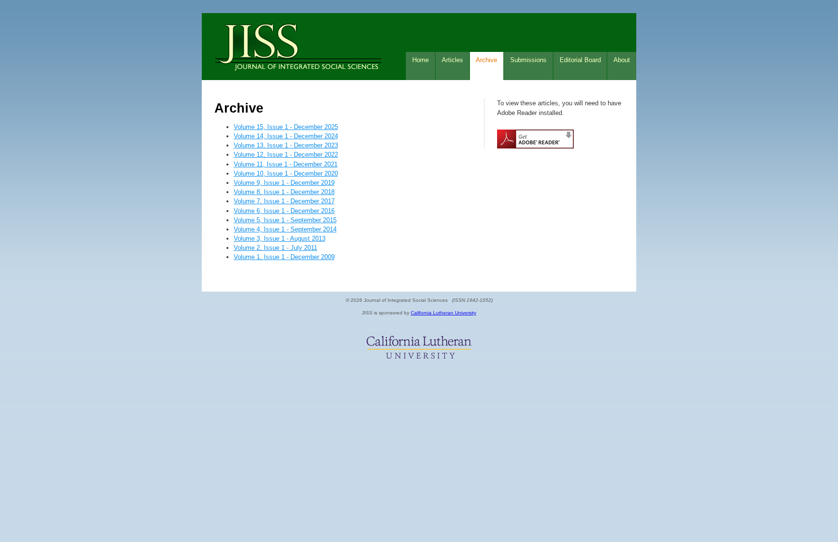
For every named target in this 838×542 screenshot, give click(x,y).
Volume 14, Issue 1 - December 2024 (286, 136)
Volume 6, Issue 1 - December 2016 (284, 210)
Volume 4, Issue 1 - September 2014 (285, 229)
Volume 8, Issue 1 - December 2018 (284, 192)
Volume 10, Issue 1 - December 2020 (286, 173)
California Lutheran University (443, 312)
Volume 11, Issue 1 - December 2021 (286, 164)
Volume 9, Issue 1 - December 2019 (284, 182)
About (621, 60)
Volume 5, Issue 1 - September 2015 (285, 220)
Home (420, 60)
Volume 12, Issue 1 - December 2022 (286, 154)
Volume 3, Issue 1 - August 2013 (279, 238)
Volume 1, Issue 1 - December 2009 (284, 257)
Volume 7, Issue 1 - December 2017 (284, 201)
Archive (486, 60)
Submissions (528, 60)
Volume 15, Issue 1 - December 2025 (286, 127)
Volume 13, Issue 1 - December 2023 (286, 145)
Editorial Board (580, 60)
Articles (452, 60)
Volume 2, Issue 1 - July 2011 (275, 247)
